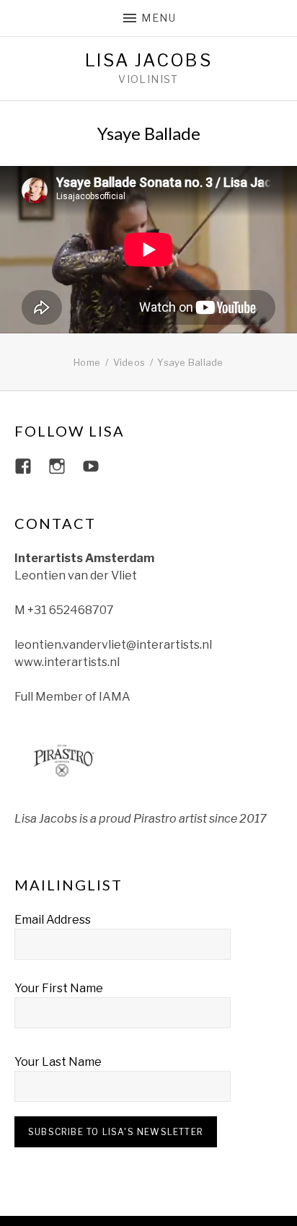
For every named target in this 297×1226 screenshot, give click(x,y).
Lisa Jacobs (148, 60)
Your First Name (58, 988)
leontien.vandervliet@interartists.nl (113, 645)
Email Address (52, 920)
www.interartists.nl (67, 662)
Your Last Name (58, 1062)
